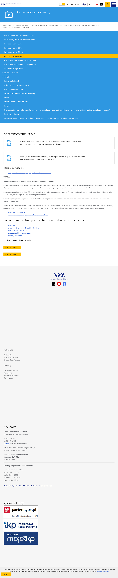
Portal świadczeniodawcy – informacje (20, 60)
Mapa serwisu (8, 378)
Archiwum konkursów (13, 56)
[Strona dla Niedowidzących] (90, 4)
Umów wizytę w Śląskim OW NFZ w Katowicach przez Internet (28, 486)
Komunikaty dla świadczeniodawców (19, 39)
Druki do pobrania (11, 114)
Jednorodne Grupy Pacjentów (16, 85)
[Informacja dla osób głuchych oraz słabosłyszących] (84, 4)
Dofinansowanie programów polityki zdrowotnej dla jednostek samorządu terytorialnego (41, 118)
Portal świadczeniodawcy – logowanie (20, 64)
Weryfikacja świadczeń (13, 89)
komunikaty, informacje (16, 212)
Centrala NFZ (8, 355)
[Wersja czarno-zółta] (63, 4)
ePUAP (6, 444)
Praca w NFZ (8, 373)
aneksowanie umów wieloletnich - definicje (23, 228)
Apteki (7, 77)
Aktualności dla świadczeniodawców (19, 35)
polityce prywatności (102, 571)
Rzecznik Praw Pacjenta (12, 360)
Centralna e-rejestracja (13, 68)
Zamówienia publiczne (11, 370)
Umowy (7, 106)
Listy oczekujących (11, 81)
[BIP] (97, 4)
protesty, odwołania (15, 236)
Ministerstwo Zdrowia (11, 357)
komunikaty (12, 225)
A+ (72, 4)
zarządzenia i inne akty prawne (19, 233)
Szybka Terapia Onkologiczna (16, 102)
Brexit (6, 97)
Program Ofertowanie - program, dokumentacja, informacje (29, 173)
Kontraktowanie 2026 (13, 44)
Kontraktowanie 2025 (13, 48)
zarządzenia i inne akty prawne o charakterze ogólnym (28, 215)
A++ (77, 4)
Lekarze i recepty (11, 73)
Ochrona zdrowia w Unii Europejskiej (19, 93)
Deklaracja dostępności (11, 375)
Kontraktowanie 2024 (13, 52)
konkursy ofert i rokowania (17, 230)
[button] (113, 4)
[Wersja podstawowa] (60, 4)
